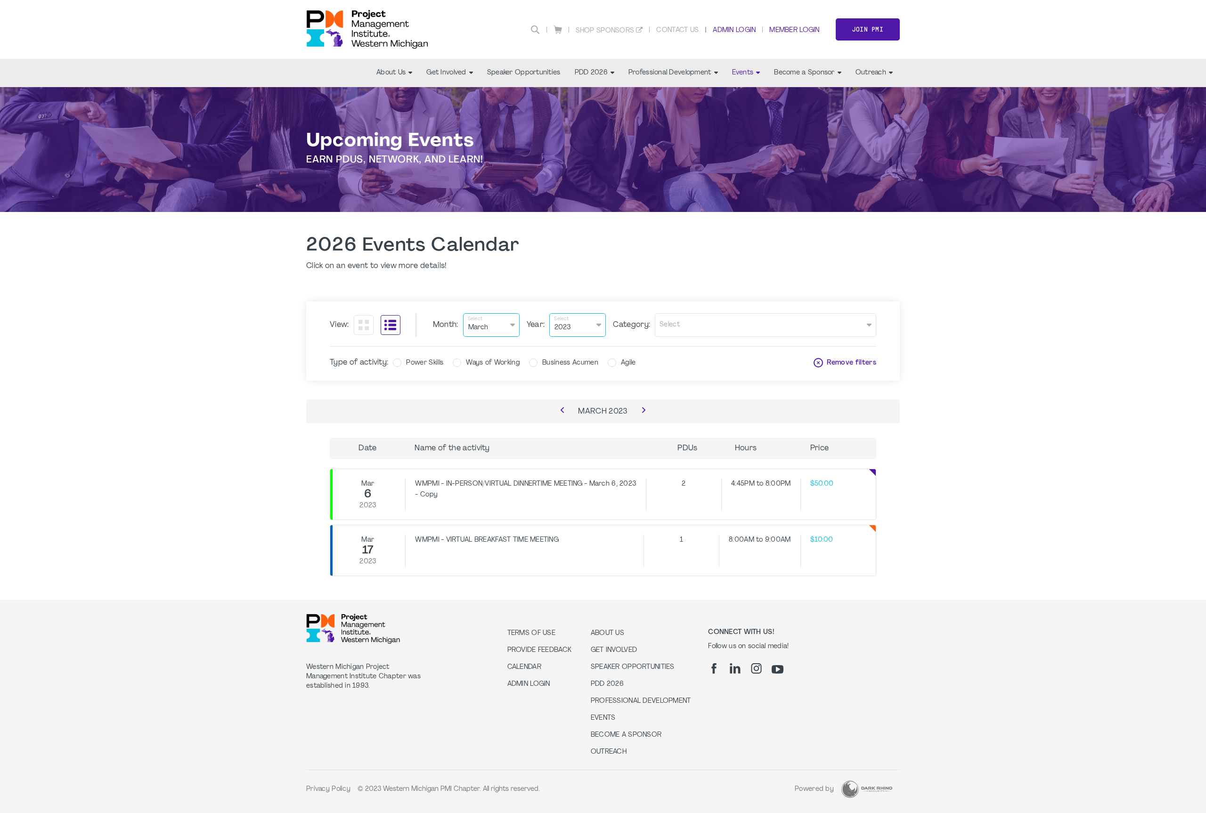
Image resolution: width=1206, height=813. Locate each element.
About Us (391, 72)
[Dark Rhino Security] (866, 789)
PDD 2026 (591, 72)
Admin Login (734, 30)
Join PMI (867, 29)
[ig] (756, 668)
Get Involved (446, 72)
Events (743, 72)
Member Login (794, 30)
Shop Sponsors (605, 30)
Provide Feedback (539, 650)
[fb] (714, 668)
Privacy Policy (328, 789)
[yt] (777, 669)
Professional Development (669, 72)
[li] (735, 668)
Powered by (814, 789)
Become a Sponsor (804, 72)
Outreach (871, 72)
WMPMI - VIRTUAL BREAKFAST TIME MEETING (487, 540)
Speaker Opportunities (524, 72)
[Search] (535, 30)
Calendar (524, 667)
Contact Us (677, 30)
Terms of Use (531, 633)
